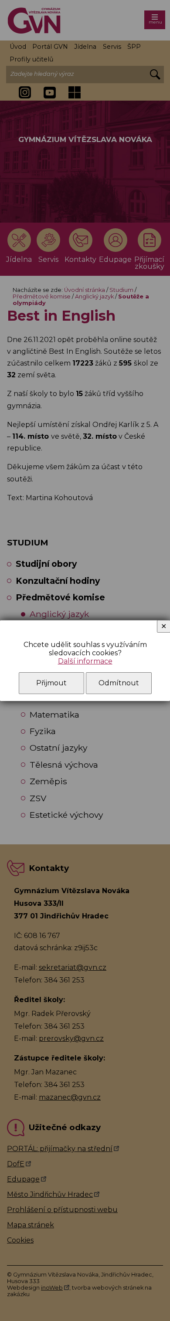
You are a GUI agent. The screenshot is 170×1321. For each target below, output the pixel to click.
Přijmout (51, 683)
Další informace (85, 661)
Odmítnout (119, 683)
